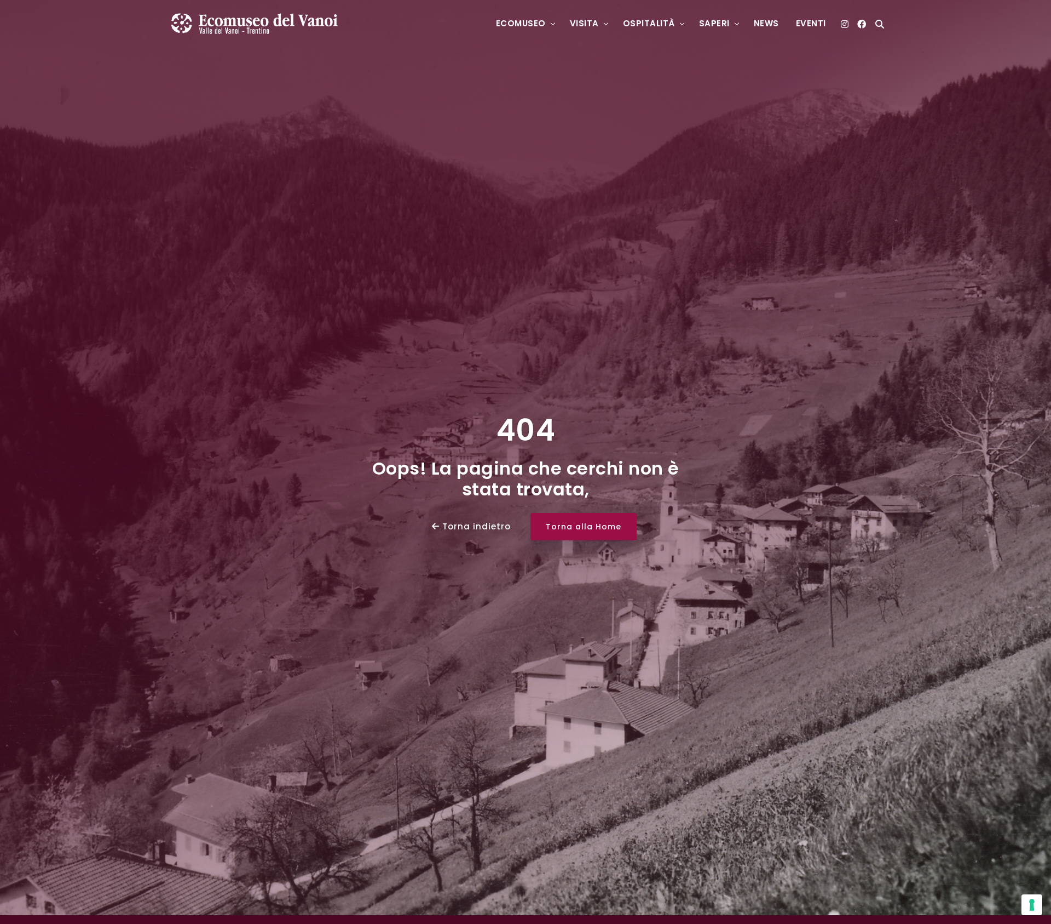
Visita (584, 23)
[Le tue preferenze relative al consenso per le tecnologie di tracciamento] (1031, 904)
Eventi (811, 23)
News (766, 23)
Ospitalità (649, 23)
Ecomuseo (521, 23)
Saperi (714, 23)
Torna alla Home (583, 526)
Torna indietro (475, 526)
